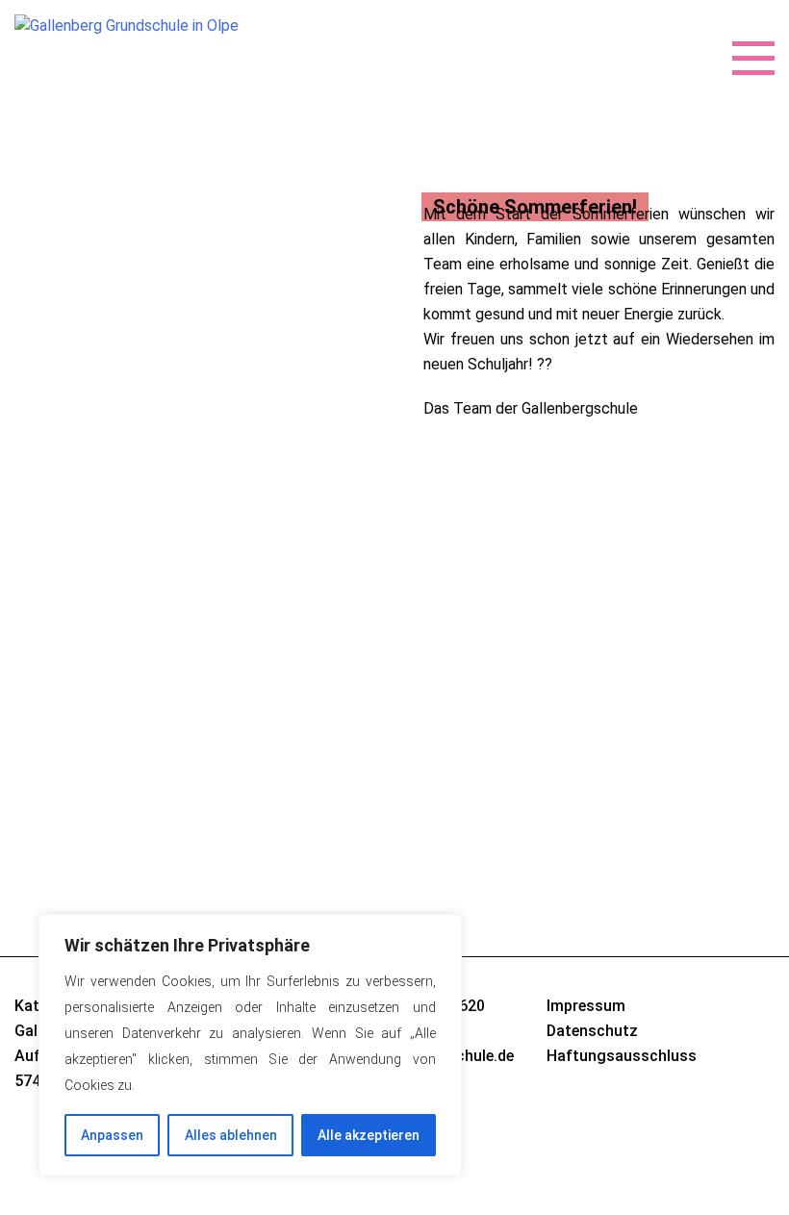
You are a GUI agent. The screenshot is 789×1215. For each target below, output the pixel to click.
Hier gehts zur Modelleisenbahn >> (539, 687)
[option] (394, 287)
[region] (250, 1045)
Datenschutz (592, 1031)
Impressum (586, 1006)
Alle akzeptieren (369, 1135)
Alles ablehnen (231, 1135)
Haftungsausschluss (622, 1056)
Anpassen (112, 1135)
